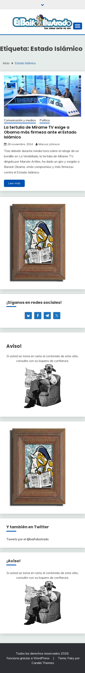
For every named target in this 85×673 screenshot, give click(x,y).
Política (45, 120)
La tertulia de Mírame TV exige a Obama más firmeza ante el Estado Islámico (40, 132)
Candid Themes (43, 663)
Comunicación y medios (20, 120)
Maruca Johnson (49, 144)
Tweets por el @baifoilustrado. (27, 539)
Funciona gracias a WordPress (28, 658)
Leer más (14, 183)
